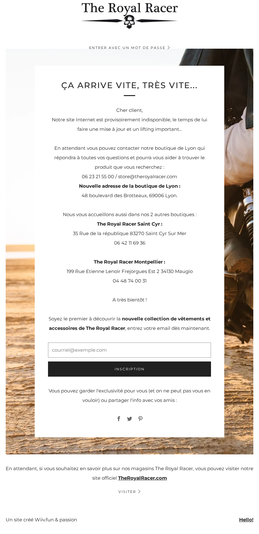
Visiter (127, 491)
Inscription (130, 369)
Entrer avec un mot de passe (127, 48)
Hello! (246, 520)
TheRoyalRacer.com (142, 478)
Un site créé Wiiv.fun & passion (41, 520)
